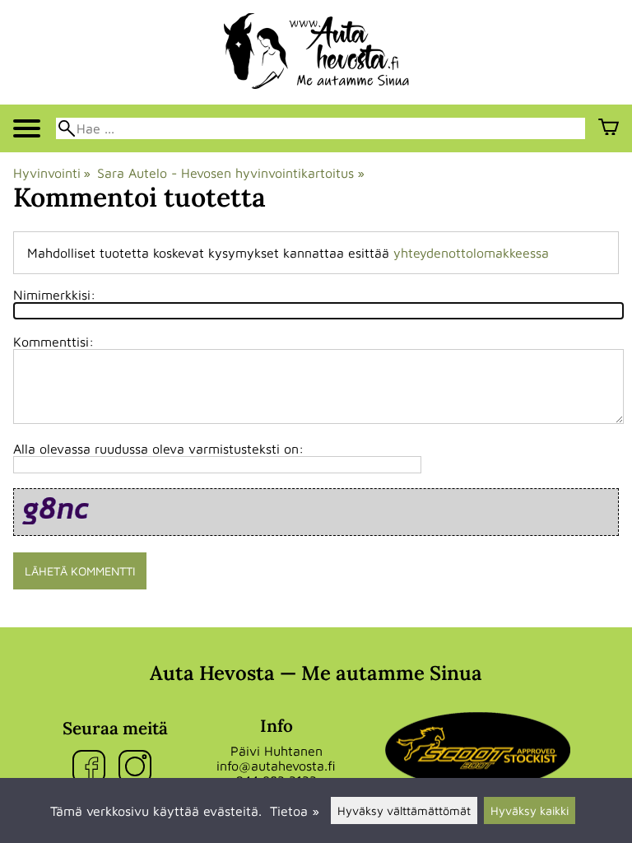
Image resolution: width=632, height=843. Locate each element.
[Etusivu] (316, 84)
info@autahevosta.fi (276, 765)
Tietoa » (294, 810)
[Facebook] (92, 767)
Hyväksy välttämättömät (404, 810)
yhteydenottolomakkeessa (471, 252)
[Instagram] (138, 767)
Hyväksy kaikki (529, 810)
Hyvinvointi (52, 172)
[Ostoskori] (608, 129)
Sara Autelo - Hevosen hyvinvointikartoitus (230, 172)
